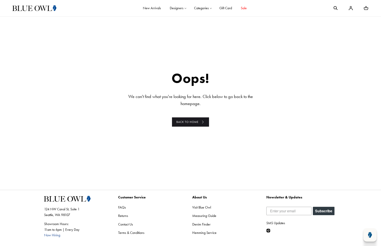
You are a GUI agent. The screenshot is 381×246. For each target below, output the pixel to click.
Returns (123, 215)
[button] (335, 8)
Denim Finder (201, 224)
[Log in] (350, 8)
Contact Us (125, 224)
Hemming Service (204, 232)
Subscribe (323, 210)
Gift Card (225, 8)
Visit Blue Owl (201, 207)
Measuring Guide (204, 215)
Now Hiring (52, 235)
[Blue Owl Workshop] (34, 8)
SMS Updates (275, 223)
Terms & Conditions (131, 232)
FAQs (122, 207)
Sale (244, 8)
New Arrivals (152, 8)
